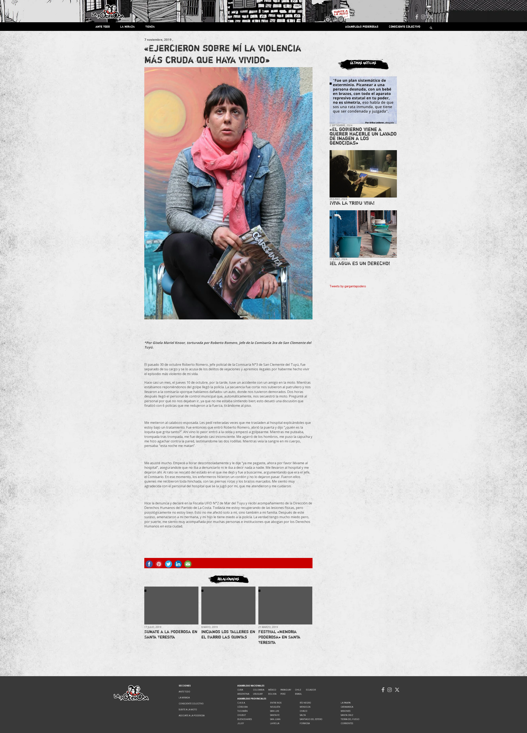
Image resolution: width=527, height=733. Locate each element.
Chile (298, 690)
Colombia (258, 690)
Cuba (240, 690)
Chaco (303, 711)
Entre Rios (275, 703)
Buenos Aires (244, 719)
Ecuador (311, 690)
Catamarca (347, 707)
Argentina (243, 694)
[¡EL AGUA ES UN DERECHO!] (363, 234)
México (272, 690)
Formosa (305, 723)
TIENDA (150, 26)
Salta (303, 715)
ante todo (103, 26)
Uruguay (258, 694)
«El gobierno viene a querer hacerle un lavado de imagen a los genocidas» (363, 136)
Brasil (298, 694)
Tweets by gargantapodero (348, 286)
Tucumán (242, 711)
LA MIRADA (127, 26)
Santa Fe (275, 715)
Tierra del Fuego (350, 719)
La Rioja (274, 723)
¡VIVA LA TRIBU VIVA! (352, 203)
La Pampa (346, 703)
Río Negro (305, 703)
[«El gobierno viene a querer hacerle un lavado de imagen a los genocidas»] (363, 100)
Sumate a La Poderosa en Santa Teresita (170, 634)
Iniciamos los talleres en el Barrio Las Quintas (228, 634)
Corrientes (347, 723)
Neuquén (275, 707)
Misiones (345, 711)
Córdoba (242, 707)
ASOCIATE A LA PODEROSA (192, 715)
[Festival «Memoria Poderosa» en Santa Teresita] (285, 605)
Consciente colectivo (404, 26)
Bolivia (272, 694)
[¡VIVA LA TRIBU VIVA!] (363, 174)
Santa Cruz (347, 715)
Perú (283, 694)
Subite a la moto (188, 709)
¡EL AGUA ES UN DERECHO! (360, 263)
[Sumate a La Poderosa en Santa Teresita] (171, 605)
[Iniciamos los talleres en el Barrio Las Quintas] (228, 605)
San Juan (275, 719)
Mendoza (305, 707)
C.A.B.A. (241, 703)
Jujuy (240, 723)
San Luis (274, 711)
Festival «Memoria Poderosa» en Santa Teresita (279, 637)
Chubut (241, 715)
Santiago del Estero (311, 719)
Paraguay (285, 690)
